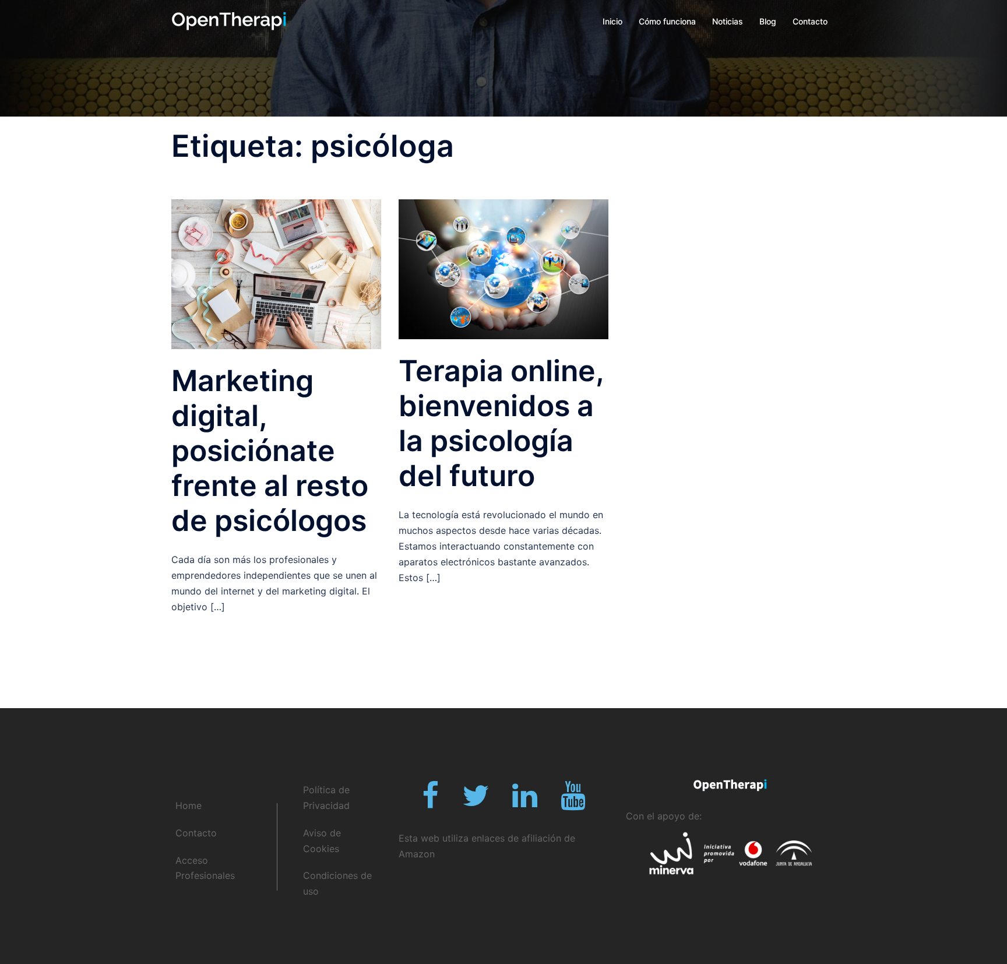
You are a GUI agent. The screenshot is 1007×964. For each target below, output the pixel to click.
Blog (767, 21)
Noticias (727, 21)
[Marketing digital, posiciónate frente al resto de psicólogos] (276, 273)
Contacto (810, 21)
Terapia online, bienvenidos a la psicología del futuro (501, 423)
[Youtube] (573, 802)
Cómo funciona (667, 21)
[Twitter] (475, 802)
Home (188, 805)
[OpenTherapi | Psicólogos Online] (229, 20)
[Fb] (430, 802)
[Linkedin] (524, 802)
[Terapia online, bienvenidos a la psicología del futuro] (503, 269)
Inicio (612, 21)
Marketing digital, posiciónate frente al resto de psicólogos (269, 450)
